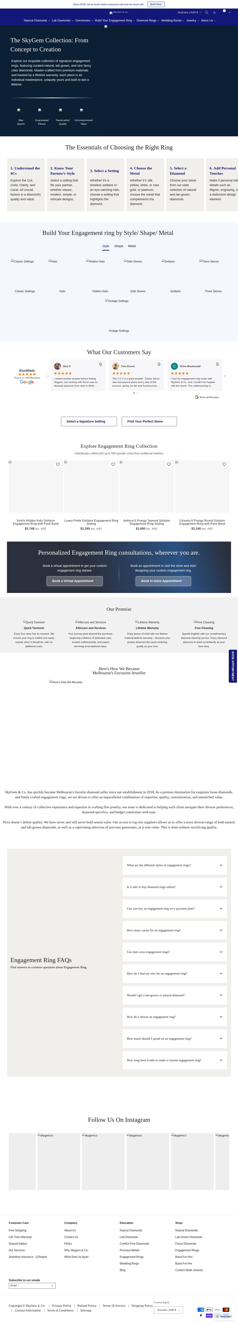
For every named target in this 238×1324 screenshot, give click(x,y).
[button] (206, 12)
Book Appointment (233, 666)
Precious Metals (130, 1250)
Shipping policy (142, 1305)
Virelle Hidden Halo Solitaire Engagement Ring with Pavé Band (36, 522)
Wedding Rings (129, 1263)
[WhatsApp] (225, 1285)
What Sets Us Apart (76, 1256)
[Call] (7, 12)
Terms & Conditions (60, 1310)
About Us (70, 1230)
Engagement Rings (132, 1256)
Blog (122, 1270)
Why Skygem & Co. (76, 1250)
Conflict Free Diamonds (134, 1243)
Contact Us (71, 1237)
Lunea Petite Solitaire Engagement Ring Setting (91, 522)
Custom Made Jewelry (189, 1270)
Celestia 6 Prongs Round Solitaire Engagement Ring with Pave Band (202, 522)
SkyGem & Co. (35, 1305)
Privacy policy (61, 1305)
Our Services (17, 1250)
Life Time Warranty (20, 1237)
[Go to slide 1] (134, 393)
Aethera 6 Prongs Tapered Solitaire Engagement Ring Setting (146, 522)
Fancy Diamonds (185, 1243)
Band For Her (183, 1263)
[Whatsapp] (24, 12)
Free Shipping (17, 1230)
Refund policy (87, 1305)
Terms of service (114, 1305)
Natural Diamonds (131, 1230)
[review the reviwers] (100, 364)
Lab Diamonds (129, 1237)
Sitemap (85, 1310)
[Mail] (15, 12)
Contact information (28, 1310)
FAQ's (68, 1243)
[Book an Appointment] (33, 12)
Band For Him (184, 1256)
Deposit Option (18, 1243)
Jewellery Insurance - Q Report (28, 1256)
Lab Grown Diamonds (188, 1237)
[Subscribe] (52, 1286)
